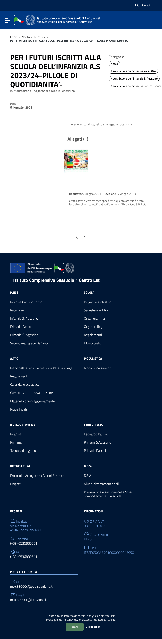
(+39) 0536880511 (23, 557)
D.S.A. (88, 476)
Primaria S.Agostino (97, 442)
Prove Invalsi (19, 409)
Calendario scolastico (24, 385)
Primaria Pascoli (21, 327)
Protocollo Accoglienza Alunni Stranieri (37, 476)
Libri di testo (92, 343)
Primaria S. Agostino (24, 335)
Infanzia (15, 434)
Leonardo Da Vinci (96, 434)
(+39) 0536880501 (23, 543)
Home (14, 37)
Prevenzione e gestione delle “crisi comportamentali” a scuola (108, 494)
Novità (26, 37)
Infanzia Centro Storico (26, 302)
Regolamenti (93, 335)
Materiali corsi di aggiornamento (32, 401)
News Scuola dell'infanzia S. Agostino (134, 78)
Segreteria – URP (96, 310)
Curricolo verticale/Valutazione (31, 393)
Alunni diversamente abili (101, 484)
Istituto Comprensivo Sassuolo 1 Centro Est (56, 280)
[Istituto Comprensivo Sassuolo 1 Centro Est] (24, 19)
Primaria (16, 442)
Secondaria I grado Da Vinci (29, 343)
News (114, 63)
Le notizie (40, 37)
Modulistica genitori (97, 368)
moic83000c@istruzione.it (28, 600)
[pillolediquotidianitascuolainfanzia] (76, 160)
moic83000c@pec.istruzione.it (31, 587)
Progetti (15, 484)
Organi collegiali (95, 327)
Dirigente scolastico (97, 302)
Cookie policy (93, 627)
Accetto (74, 627)
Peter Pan (17, 310)
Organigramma (94, 318)
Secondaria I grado (23, 451)
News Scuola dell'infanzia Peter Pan (133, 71)
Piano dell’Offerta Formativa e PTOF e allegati (42, 368)
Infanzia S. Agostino (24, 318)
